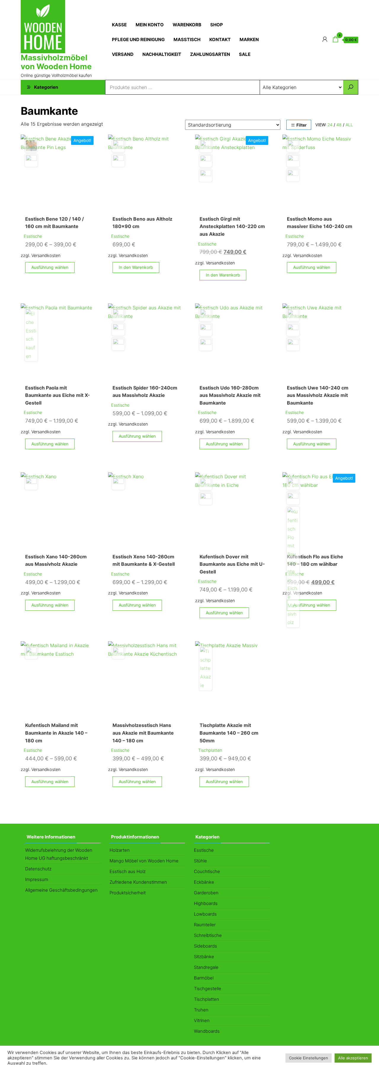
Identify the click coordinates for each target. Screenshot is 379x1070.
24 (330, 124)
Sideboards (205, 946)
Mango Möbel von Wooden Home (144, 861)
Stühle (200, 861)
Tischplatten (210, 750)
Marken (249, 39)
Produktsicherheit (128, 893)
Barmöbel (203, 978)
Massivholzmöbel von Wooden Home (56, 62)
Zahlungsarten (210, 54)
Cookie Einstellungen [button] (308, 1058)
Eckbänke (204, 882)
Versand (123, 54)
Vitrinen (202, 1020)
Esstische (33, 236)
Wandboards (207, 1031)
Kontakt (220, 39)
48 (339, 124)
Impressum (36, 879)
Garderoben (206, 893)
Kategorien (46, 87)
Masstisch (187, 39)
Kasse (119, 25)
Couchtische (207, 871)
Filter (301, 124)
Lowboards (205, 914)
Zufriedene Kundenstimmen (138, 882)
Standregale (206, 967)
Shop (216, 25)
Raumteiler (205, 924)
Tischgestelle (207, 988)
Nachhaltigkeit (161, 54)
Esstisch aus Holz (128, 871)
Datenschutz (38, 869)
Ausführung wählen (49, 267)
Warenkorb (187, 25)
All (349, 124)
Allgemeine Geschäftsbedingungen (61, 890)
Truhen (201, 1010)
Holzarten (120, 850)
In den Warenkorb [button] (136, 267)
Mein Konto (150, 25)
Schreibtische (208, 935)
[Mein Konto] (325, 39)
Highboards (206, 903)
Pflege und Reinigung (138, 39)
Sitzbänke (204, 956)
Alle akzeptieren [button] (353, 1058)
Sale (244, 54)
